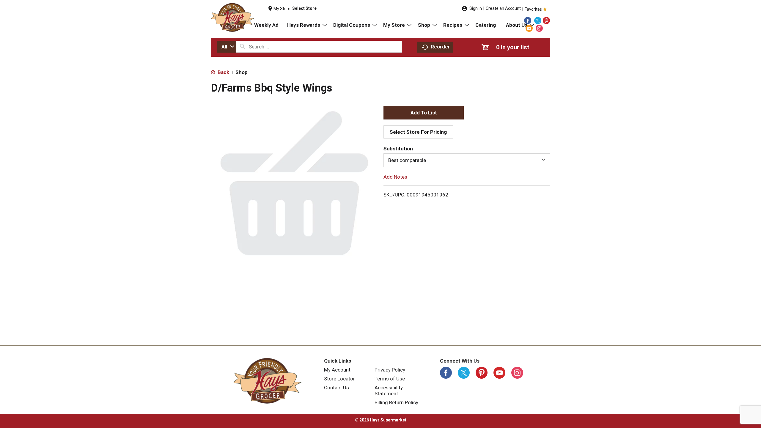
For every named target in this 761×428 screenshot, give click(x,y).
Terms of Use (390, 379)
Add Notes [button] (395, 177)
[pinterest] (546, 20)
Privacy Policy (390, 370)
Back (222, 72)
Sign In (475, 8)
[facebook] (527, 20)
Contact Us (336, 388)
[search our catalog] (242, 47)
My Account (337, 370)
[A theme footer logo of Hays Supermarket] (267, 381)
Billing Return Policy (396, 402)
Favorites (533, 9)
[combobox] (226, 47)
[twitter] (537, 20)
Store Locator (339, 379)
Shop (241, 72)
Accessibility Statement (389, 390)
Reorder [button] (440, 47)
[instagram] (539, 28)
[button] (423, 112)
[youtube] (529, 28)
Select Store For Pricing (418, 132)
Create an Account (503, 8)
